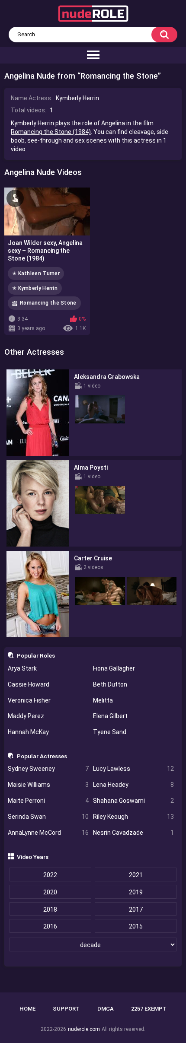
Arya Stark (22, 668)
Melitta (103, 700)
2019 (136, 892)
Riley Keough (133, 816)
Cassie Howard (28, 684)
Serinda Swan (48, 816)
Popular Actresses (42, 756)
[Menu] (93, 55)
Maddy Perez (26, 715)
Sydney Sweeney (48, 768)
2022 (50, 874)
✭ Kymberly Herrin (35, 288)
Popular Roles (36, 655)
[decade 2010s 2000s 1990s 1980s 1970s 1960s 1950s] (93, 944)
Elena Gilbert (110, 715)
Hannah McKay (28, 731)
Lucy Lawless (133, 768)
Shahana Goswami (133, 800)
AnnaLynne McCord (48, 832)
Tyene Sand (109, 731)
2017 (136, 909)
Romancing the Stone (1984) (51, 131)
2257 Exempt (149, 1008)
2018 (50, 909)
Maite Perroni (48, 800)
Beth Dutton (110, 684)
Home (27, 1008)
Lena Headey (133, 784)
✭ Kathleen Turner (36, 273)
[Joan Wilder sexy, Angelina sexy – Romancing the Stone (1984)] (47, 211)
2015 (136, 926)
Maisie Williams (48, 784)
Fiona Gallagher (114, 668)
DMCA (105, 1008)
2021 (136, 874)
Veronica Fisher (29, 700)
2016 (50, 926)
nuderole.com (84, 1029)
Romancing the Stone (48, 303)
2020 (50, 892)
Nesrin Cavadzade (133, 832)
